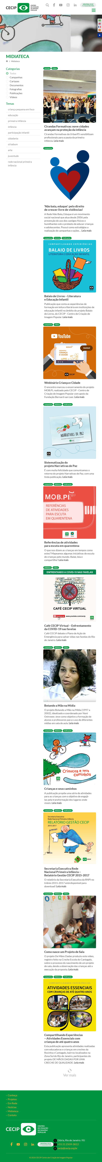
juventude (13, 155)
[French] (100, 26)
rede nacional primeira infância (20, 163)
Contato (12, 1115)
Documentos (16, 85)
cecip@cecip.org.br (67, 1148)
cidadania (13, 138)
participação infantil (18, 132)
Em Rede (12, 1103)
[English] (100, 23)
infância (12, 126)
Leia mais (59, 140)
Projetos (12, 1099)
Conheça (12, 1095)
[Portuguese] (100, 20)
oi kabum (13, 144)
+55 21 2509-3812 (68, 1144)
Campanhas (16, 77)
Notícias (12, 1107)
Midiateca (13, 1111)
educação (13, 115)
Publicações (16, 93)
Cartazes (14, 81)
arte (10, 150)
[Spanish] (100, 30)
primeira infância (17, 120)
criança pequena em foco (21, 109)
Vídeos (13, 97)
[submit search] (47, 5)
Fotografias (16, 89)
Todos (13, 73)
